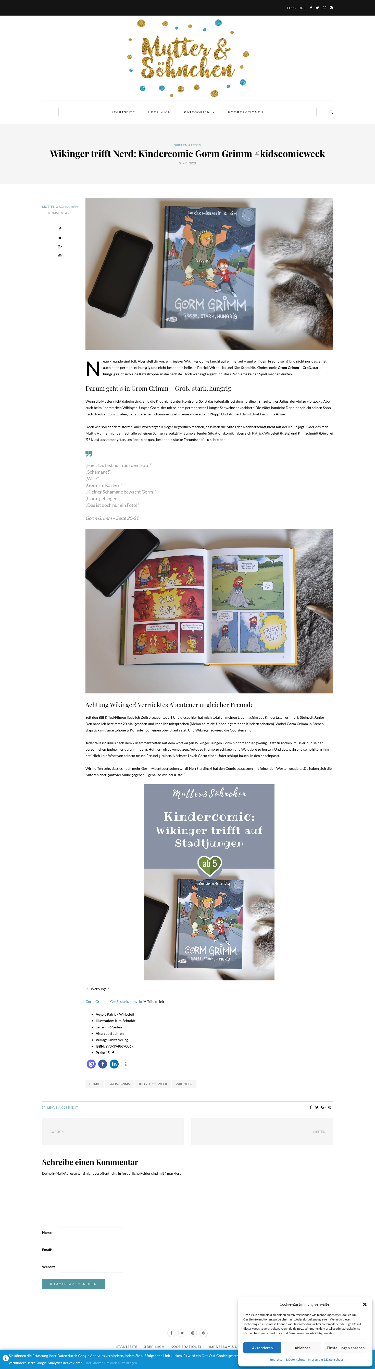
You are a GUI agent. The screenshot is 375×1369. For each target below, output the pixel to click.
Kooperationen (246, 112)
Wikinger (184, 1084)
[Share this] (60, 229)
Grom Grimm (120, 1084)
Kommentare (60, 213)
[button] (364, 1304)
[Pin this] (60, 256)
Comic (94, 1084)
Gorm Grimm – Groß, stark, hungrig (114, 1001)
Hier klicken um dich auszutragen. (111, 1363)
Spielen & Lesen (187, 145)
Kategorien (197, 112)
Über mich (159, 112)
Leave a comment (62, 1107)
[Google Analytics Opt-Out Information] (6, 1359)
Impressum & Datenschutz (287, 1359)
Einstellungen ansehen (346, 1348)
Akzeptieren (262, 1348)
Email (47, 1249)
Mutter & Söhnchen (60, 207)
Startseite (123, 112)
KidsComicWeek (153, 1084)
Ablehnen (302, 1348)
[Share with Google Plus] (60, 247)
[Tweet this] (60, 238)
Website (48, 1267)
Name (47, 1232)
